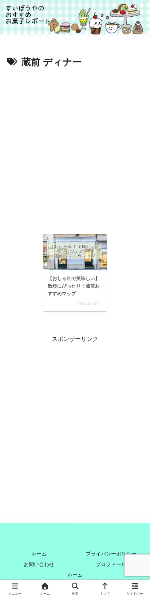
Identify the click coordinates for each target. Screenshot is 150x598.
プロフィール (111, 564)
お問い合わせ (39, 564)
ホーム (39, 554)
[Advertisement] (75, 149)
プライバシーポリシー (111, 554)
